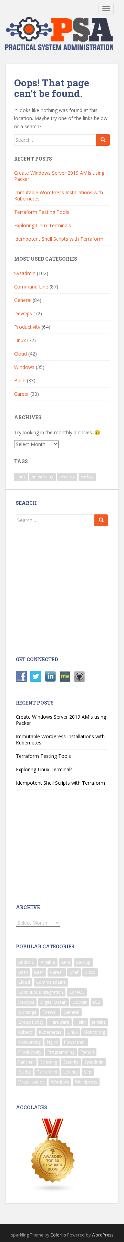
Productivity (27, 327)
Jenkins (98, 1022)
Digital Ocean (53, 1002)
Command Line (31, 286)
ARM (65, 962)
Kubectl (25, 1032)
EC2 (96, 1002)
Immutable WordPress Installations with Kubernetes (58, 195)
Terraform (47, 1072)
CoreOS (76, 992)
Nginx (52, 1042)
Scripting (48, 1062)
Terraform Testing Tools (41, 212)
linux (21, 477)
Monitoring (94, 1032)
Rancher (26, 1062)
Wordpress (86, 1082)
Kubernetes (50, 1032)
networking (42, 477)
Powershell (74, 1042)
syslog (87, 477)
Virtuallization (31, 1082)
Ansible (48, 962)
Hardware (59, 1022)
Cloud (20, 353)
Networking (29, 1042)
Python (87, 1052)
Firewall (50, 1012)
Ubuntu (70, 1072)
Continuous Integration (40, 992)
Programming (61, 1052)
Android (26, 962)
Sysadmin (24, 273)
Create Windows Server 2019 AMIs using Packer (59, 176)
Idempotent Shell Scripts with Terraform (58, 239)
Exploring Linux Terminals (42, 225)
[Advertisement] (71, 590)
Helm (80, 1022)
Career (21, 394)
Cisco (90, 972)
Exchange (27, 1012)
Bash (19, 380)
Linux (20, 340)
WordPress (102, 1235)
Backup (83, 962)
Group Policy (30, 1022)
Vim (87, 1072)
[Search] (103, 140)
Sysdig (24, 1072)
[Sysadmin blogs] (53, 1155)
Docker (80, 1002)
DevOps (23, 313)
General (22, 300)
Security (71, 1062)
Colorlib (58, 1235)
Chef (74, 972)
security (67, 477)
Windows (24, 367)
